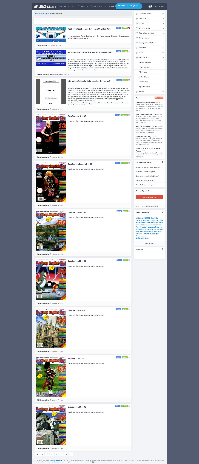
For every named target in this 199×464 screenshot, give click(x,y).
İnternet (141, 23)
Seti (161, 229)
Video (145, 233)
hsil (150, 222)
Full (148, 222)
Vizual (149, 233)
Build (156, 218)
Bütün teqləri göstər (142, 238)
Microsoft (139, 225)
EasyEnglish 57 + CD (77, 358)
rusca (158, 229)
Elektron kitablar (43, 109)
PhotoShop (142, 48)
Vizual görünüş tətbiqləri (146, 43)
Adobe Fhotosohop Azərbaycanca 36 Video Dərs (89, 28)
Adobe (138, 218)
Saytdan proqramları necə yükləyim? (148, 167)
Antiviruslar (142, 18)
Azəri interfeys (143, 82)
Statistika (110, 6)
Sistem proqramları (145, 13)
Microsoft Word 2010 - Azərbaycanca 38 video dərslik (91, 52)
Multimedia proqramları (146, 33)
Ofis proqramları (43, 74)
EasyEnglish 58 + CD (77, 310)
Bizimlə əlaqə (97, 6)
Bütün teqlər (150, 243)
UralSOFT (139, 233)
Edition (161, 220)
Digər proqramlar (144, 87)
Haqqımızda (83, 6)
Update (158, 231)
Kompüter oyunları (145, 62)
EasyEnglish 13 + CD (77, 116)
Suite (144, 231)
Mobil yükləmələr (144, 57)
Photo (153, 225)
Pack (148, 225)
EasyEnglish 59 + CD (77, 261)
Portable (143, 227)
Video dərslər (42, 45)
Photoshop (158, 225)
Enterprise (139, 222)
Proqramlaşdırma (144, 67)
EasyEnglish (154, 220)
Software (139, 231)
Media (160, 222)
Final (144, 222)
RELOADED (140, 229)
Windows (139, 236)
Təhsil (148, 231)
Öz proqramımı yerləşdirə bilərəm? (147, 176)
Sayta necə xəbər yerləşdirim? (146, 171)
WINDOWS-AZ (45, 6)
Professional (150, 227)
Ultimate (153, 231)
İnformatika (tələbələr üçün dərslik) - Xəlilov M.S (89, 81)
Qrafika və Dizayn (144, 28)
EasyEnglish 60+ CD (77, 212)
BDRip (148, 218)
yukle (144, 236)
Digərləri (141, 91)
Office (144, 225)
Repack (153, 229)
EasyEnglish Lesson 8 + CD (80, 164)
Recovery (158, 227)
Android (143, 218)
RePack (147, 229)
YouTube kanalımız (149, 197)
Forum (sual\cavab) (68, 6)
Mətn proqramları (144, 38)
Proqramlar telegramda (130, 5)
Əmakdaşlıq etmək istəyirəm (145, 185)
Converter (139, 220)
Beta (152, 218)
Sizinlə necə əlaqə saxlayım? (145, 180)
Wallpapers (155, 233)
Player (138, 227)
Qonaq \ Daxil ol (158, 6)
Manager (155, 222)
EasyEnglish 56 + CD (77, 407)
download (146, 220)
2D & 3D (141, 52)
